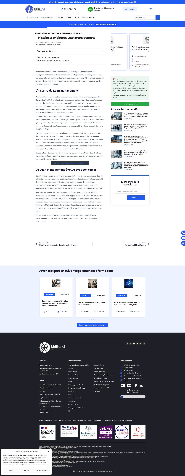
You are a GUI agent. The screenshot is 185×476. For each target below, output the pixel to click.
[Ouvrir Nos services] (93, 17)
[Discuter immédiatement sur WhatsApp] (90, 9)
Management (45, 33)
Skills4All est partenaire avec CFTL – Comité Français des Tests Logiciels (55, 464)
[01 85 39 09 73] (62, 9)
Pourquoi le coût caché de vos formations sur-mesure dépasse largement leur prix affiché (135, 126)
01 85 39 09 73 (70, 9)
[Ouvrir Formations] (37, 17)
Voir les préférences (42, 470)
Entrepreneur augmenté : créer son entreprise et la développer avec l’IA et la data (55, 303)
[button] (49, 451)
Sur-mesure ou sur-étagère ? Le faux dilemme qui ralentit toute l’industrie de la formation (135, 152)
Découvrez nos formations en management (70, 163)
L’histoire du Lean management (49, 57)
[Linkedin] (127, 343)
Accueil (37, 33)
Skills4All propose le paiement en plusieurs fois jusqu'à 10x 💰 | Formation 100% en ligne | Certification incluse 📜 (92, 2)
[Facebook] (133, 343)
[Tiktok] (144, 343)
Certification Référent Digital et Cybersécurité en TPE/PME (127, 303)
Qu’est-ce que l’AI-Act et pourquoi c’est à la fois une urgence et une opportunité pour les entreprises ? (136, 114)
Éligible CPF (49, 294)
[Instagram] (140, 343)
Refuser (26, 470)
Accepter (10, 470)
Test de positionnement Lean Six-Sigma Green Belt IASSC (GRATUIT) (129, 48)
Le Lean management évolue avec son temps (53, 60)
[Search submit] (158, 17)
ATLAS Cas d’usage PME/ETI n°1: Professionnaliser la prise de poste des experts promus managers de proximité (136, 164)
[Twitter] (137, 343)
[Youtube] (130, 343)
